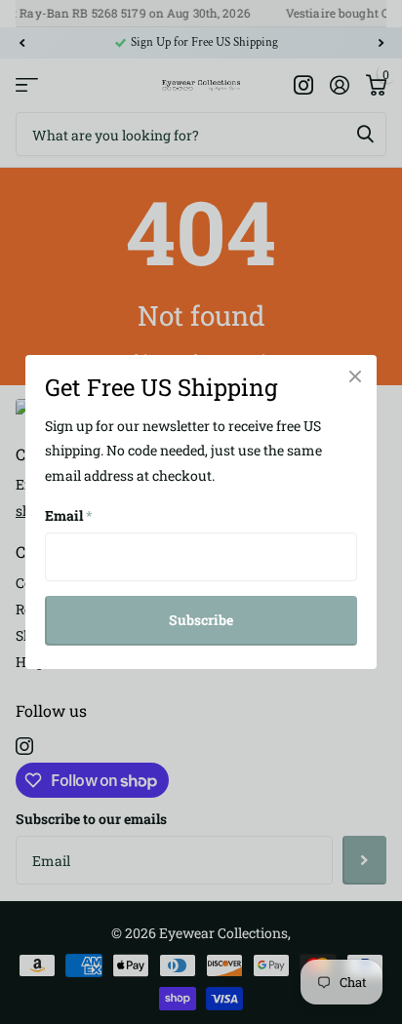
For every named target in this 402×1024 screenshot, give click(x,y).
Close (355, 376)
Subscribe (201, 619)
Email (69, 515)
